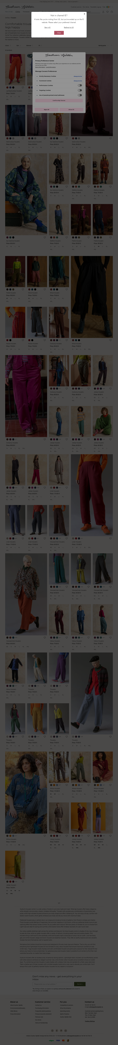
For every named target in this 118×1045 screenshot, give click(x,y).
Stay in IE (47, 27)
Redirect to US (69, 27)
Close (59, 33)
